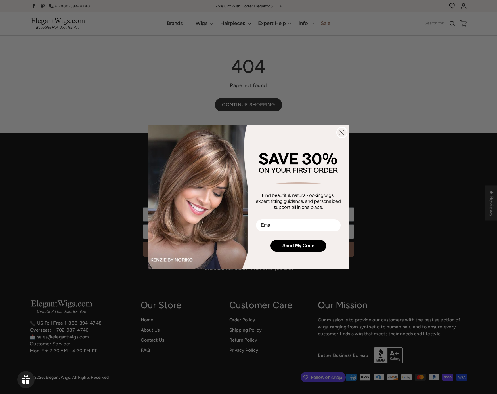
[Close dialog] (342, 132)
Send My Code (298, 245)
